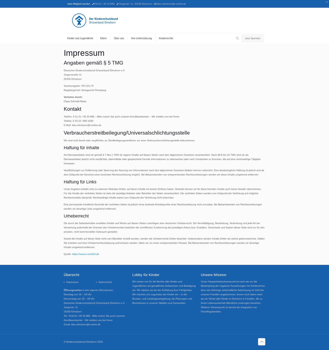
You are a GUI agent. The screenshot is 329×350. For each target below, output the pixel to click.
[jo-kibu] (97, 20)
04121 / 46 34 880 (104, 3)
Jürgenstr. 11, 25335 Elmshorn (135, 3)
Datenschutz (105, 282)
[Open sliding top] (325, 4)
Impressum (72, 282)
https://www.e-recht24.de (85, 254)
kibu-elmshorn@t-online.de (171, 3)
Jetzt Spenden (252, 38)
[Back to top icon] (261, 341)
